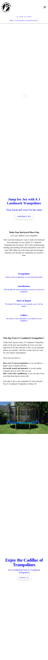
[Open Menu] (45, 7)
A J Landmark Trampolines (25, 20)
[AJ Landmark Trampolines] (21, 7)
